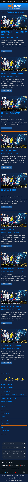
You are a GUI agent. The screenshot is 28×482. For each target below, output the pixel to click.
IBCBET (10, 1)
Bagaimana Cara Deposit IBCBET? (13, 447)
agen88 (4, 37)
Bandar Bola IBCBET (7, 401)
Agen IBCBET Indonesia (11, 346)
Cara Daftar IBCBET (6, 391)
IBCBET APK (4, 420)
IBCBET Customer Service (12, 74)
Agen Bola (10, 478)
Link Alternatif (5, 423)
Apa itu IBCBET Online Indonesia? (13, 444)
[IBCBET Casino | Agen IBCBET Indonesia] (14, 22)
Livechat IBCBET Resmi (11, 306)
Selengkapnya (7, 51)
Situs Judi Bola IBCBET (11, 113)
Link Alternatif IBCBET (20, 475)
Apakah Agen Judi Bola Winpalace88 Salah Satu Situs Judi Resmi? (13, 452)
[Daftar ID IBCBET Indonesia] (14, 259)
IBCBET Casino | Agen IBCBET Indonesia (14, 33)
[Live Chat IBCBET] (14, 180)
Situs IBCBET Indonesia (11, 150)
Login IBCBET (5, 430)
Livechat (24, 1)
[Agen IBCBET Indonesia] (14, 336)
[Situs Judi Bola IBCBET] (14, 103)
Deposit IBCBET (5, 413)
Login (17, 1)
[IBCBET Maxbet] (14, 220)
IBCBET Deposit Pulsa (7, 477)
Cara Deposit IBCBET (7, 388)
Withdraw (4, 434)
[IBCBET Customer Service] (14, 64)
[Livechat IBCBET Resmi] (14, 297)
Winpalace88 (20, 480)
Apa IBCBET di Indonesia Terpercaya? (14, 457)
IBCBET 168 (17, 478)
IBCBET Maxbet (8, 229)
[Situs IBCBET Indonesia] (14, 141)
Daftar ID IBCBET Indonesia (12, 269)
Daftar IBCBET (19, 271)
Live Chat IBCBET (8, 190)
